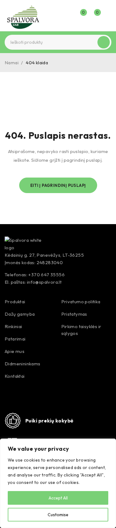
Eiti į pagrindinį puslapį (58, 185)
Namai (12, 62)
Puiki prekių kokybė (49, 420)
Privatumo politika (81, 302)
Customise (58, 514)
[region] (58, 483)
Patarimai (15, 339)
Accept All (58, 498)
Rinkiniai (13, 326)
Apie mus (14, 351)
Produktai (15, 302)
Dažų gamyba (20, 314)
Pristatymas (74, 314)
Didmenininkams (23, 364)
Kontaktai (15, 376)
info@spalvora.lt (44, 282)
